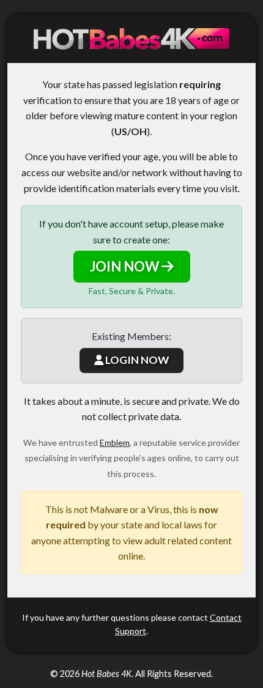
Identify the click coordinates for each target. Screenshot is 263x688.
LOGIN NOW (136, 359)
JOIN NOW (125, 266)
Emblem (115, 442)
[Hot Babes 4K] (131, 39)
